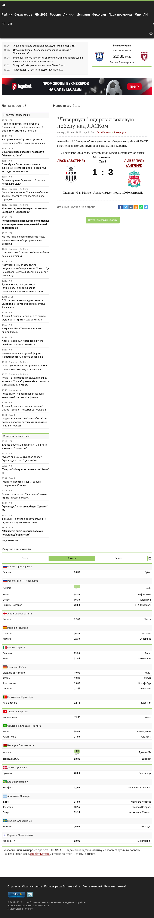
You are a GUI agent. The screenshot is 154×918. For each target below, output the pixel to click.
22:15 (77, 702)
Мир (138, 14)
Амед (148, 717)
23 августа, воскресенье (16, 436)
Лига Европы (104, 132)
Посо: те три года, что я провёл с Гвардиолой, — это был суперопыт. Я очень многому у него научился (22, 127)
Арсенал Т (145, 599)
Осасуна (7, 633)
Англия (68, 14)
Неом (6, 731)
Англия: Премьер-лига (19, 613)
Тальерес (8, 807)
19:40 (77, 731)
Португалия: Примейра (20, 697)
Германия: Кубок (16, 667)
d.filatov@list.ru (41, 905)
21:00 (77, 736)
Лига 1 (11, 415)
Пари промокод (120, 14)
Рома (5, 658)
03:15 (77, 807)
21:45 (77, 658)
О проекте (14, 886)
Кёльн (148, 672)
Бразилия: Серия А (17, 781)
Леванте (146, 633)
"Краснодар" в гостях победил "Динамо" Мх (38, 69)
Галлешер (8, 688)
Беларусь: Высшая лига (20, 745)
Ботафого (8, 787)
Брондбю (7, 773)
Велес (6, 599)
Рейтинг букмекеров (17, 14)
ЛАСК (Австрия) (71, 160)
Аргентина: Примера (18, 796)
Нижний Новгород (12, 605)
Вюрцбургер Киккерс (14, 672)
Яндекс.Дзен (15, 908)
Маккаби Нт (9, 841)
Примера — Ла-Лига (18, 189)
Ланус (6, 812)
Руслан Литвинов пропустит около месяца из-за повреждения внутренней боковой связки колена (25, 224)
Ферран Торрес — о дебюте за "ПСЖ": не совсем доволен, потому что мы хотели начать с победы (24, 422)
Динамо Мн (145, 752)
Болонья (7, 653)
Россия (55, 14)
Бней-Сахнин (144, 841)
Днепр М (146, 759)
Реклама (109, 886)
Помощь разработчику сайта (62, 886)
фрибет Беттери (40, 853)
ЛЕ (4, 24)
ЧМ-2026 (41, 14)
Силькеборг (145, 773)
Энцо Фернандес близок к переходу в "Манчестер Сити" (44, 45)
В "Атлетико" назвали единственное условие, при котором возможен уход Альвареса (23, 304)
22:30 (77, 639)
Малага (7, 639)
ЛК (10, 24)
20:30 (77, 572)
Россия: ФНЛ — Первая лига (22, 580)
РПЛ (10, 120)
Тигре (6, 802)
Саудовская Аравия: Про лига (24, 725)
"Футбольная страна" (83, 206)
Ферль (6, 678)
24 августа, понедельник (16, 115)
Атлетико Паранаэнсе (139, 787)
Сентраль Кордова (141, 802)
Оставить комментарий (102, 220)
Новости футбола (66, 106)
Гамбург (147, 678)
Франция (99, 14)
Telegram (28, 908)
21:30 (77, 717)
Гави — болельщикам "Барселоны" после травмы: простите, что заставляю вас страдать (25, 196)
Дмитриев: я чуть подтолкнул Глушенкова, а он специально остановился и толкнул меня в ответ (22, 288)
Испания (83, 14)
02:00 (77, 787)
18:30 (77, 594)
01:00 (77, 802)
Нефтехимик (144, 594)
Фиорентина (144, 658)
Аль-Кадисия (144, 731)
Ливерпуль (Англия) (134, 163)
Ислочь (7, 752)
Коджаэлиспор (11, 717)
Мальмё (7, 826)
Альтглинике (9, 683)
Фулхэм (7, 619)
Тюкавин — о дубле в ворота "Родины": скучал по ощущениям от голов (24, 520)
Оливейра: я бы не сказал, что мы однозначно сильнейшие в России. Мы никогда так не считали (24, 168)
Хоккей (122, 886)
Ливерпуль (120, 132)
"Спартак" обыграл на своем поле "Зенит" (37, 65)
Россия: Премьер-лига (122, 62)
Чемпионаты (14, 390)
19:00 (77, 672)
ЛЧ (145, 14)
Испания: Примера (17, 627)
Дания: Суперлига (17, 767)
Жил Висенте (10, 702)
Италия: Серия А (16, 647)
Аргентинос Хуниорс (140, 812)
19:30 (77, 599)
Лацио (147, 653)
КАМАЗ (7, 588)
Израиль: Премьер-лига (20, 835)
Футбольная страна (36, 902)
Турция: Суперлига (17, 711)
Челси (147, 619)
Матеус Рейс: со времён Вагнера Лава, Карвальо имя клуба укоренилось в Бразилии (23, 240)
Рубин (128, 45)
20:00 (77, 605)
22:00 (77, 619)
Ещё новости (10, 540)
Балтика (117, 45)
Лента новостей (14, 106)
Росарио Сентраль (141, 807)
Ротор (6, 594)
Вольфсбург (144, 683)
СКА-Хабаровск (142, 605)
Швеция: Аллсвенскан (19, 821)
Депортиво (145, 639)
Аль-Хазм (146, 736)
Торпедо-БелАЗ (11, 759)
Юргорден (146, 826)
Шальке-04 (145, 688)
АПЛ (10, 148)
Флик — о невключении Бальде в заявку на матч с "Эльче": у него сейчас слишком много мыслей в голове (25, 381)
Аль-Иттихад (9, 736)
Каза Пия (146, 702)
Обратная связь (32, 886)
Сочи (148, 588)
